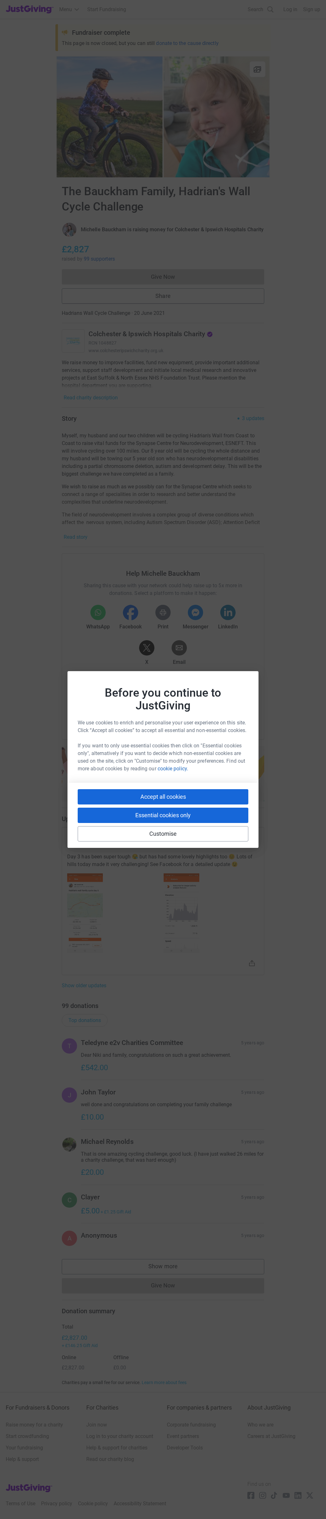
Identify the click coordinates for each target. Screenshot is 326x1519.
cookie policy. (173, 769)
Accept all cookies (163, 796)
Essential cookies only (163, 815)
